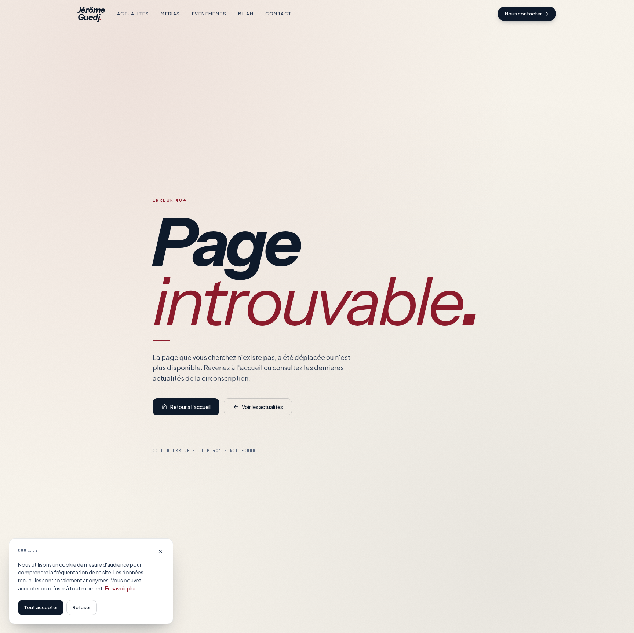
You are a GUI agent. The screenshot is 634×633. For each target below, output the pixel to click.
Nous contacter (523, 13)
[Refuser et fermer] (160, 551)
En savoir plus (121, 588)
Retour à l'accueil (190, 407)
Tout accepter (41, 607)
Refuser (82, 607)
